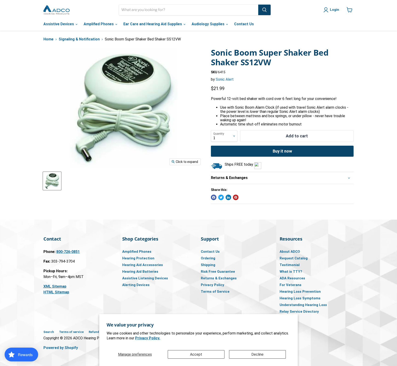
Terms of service (71, 332)
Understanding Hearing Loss (303, 305)
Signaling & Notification (79, 39)
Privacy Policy (212, 285)
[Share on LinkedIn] (228, 197)
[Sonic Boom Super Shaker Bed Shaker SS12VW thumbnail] (52, 181)
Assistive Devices (59, 24)
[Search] (264, 10)
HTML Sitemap (56, 292)
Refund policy (99, 332)
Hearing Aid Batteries (140, 272)
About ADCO (290, 252)
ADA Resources (292, 278)
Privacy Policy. (147, 338)
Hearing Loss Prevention (300, 291)
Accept (196, 354)
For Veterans (290, 285)
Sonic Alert (225, 79)
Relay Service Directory (299, 311)
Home (48, 39)
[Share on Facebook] (213, 197)
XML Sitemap (54, 286)
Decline (257, 354)
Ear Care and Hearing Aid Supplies (153, 24)
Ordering (208, 258)
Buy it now (282, 151)
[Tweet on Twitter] (221, 197)
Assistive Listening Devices (145, 278)
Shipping (208, 265)
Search (48, 332)
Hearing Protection (138, 258)
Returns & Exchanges (219, 278)
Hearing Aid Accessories (142, 265)
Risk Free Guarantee (218, 272)
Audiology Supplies (208, 24)
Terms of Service (215, 291)
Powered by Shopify (60, 348)
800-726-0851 (68, 252)
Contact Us (244, 24)
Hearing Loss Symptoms (300, 298)
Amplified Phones (99, 24)
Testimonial (290, 265)
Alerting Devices (136, 285)
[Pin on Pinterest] (235, 197)
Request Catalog (294, 258)
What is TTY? (291, 272)
